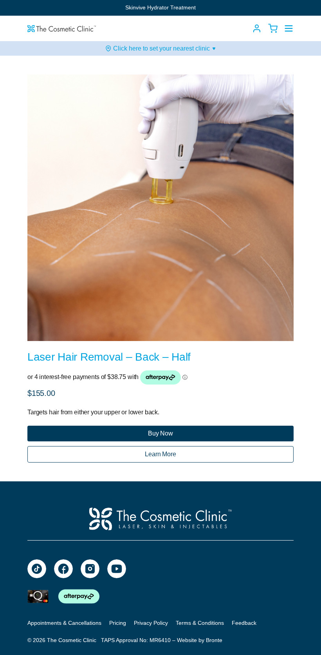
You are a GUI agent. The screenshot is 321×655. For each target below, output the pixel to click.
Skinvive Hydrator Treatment (160, 8)
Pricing (117, 623)
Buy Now (160, 433)
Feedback (244, 623)
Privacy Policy (151, 623)
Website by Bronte (199, 640)
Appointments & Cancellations (64, 623)
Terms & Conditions (200, 623)
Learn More (160, 454)
